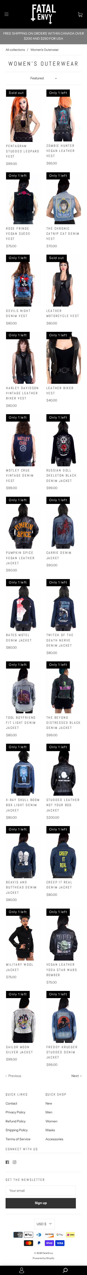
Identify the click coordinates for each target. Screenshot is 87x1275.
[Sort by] (43, 78)
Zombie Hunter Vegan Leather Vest (60, 151)
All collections (15, 49)
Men (48, 1112)
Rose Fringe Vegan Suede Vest (18, 233)
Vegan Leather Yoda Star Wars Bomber (61, 969)
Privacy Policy (15, 1112)
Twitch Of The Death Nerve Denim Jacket (60, 640)
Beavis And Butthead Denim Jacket (21, 887)
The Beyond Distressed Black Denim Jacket (63, 722)
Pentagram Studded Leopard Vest (23, 151)
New (48, 1103)
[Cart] (80, 14)
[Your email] (41, 1190)
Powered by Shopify (43, 1258)
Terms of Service (18, 1139)
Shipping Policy (17, 1130)
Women (51, 1121)
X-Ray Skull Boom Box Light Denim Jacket (23, 805)
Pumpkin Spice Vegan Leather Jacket (20, 558)
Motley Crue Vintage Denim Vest (20, 475)
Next (75, 1076)
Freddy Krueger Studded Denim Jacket (62, 1052)
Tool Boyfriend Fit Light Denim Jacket (21, 722)
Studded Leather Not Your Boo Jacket (63, 805)
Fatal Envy (47, 1253)
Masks (50, 1130)
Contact (11, 1103)
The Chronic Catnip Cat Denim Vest (63, 233)
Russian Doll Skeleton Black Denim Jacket (61, 475)
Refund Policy (16, 1121)
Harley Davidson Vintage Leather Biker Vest (22, 393)
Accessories (54, 1139)
